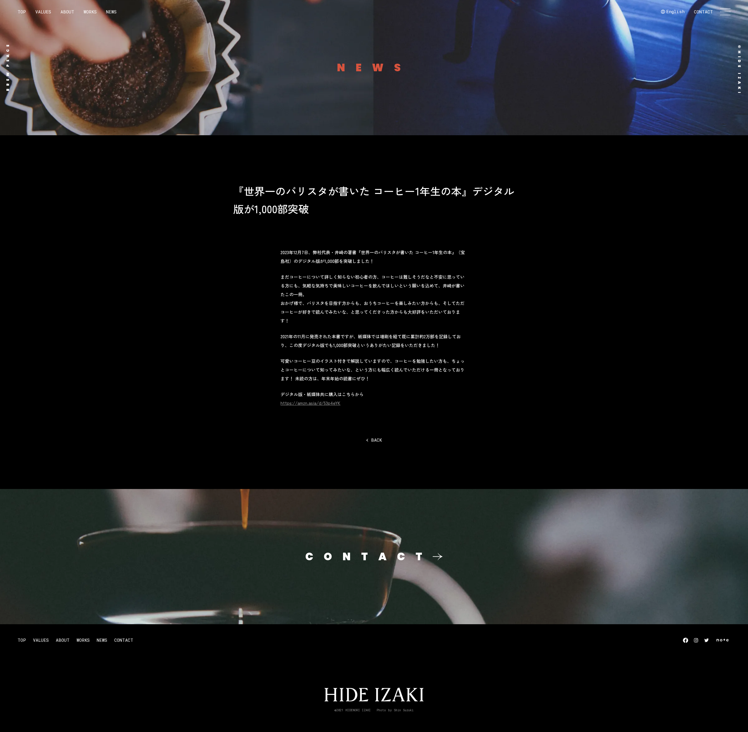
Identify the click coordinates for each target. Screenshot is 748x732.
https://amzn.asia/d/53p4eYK (310, 403)
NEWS (111, 12)
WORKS (90, 12)
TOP (22, 12)
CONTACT (703, 12)
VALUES (43, 12)
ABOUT (67, 12)
